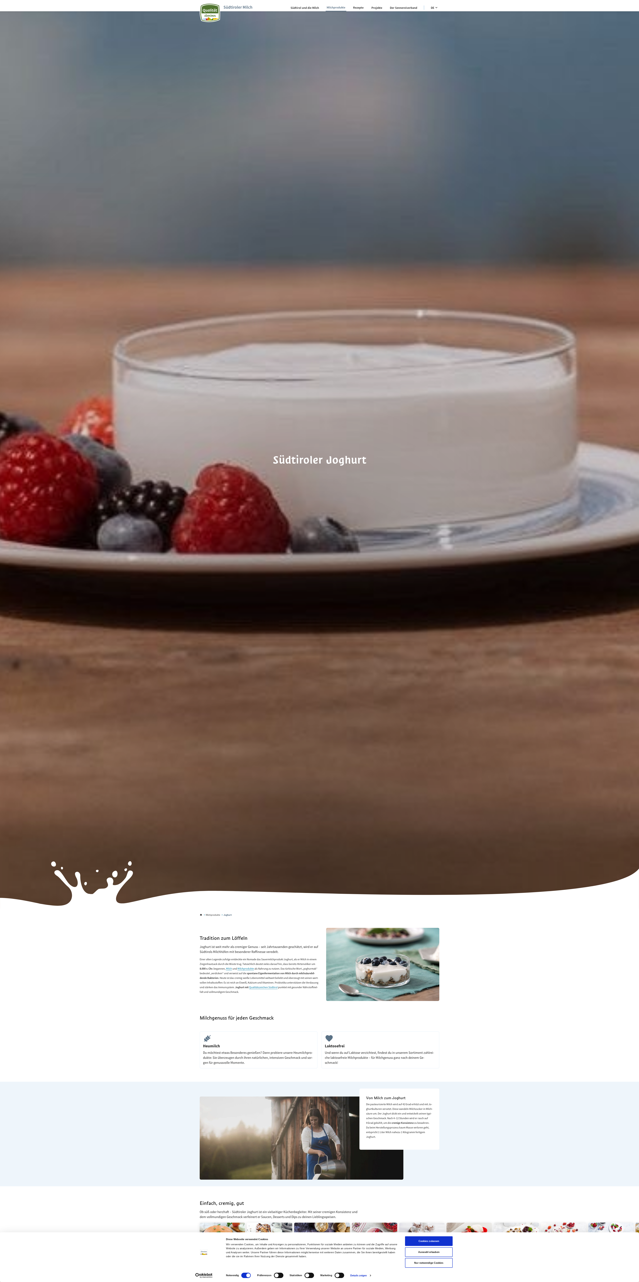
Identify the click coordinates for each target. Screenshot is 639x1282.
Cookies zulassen (429, 1241)
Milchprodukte (245, 968)
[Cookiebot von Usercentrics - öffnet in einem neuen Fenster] (203, 1275)
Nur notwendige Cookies (428, 1262)
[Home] (201, 915)
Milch (229, 968)
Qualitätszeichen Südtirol (263, 987)
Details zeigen (358, 1275)
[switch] (278, 1275)
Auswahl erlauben (428, 1252)
